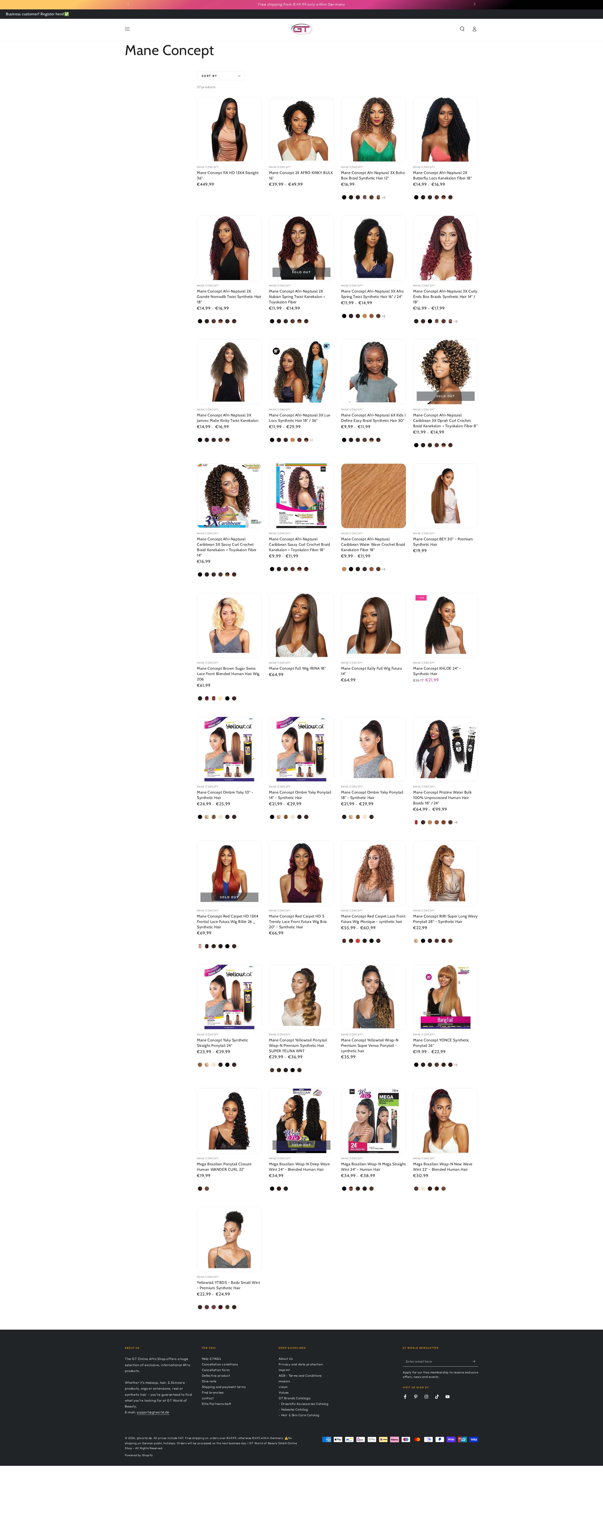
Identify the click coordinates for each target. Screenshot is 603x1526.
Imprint (284, 1370)
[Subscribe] (475, 1361)
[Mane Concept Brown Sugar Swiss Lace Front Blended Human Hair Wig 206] (229, 625)
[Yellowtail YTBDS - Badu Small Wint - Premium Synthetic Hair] (229, 1239)
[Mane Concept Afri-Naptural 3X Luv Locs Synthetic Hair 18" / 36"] (301, 372)
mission (284, 1381)
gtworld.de (144, 1438)
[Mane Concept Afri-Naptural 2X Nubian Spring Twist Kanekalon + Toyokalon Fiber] (301, 248)
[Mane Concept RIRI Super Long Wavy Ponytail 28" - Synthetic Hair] (445, 873)
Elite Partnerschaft (216, 1404)
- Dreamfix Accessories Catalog (303, 1404)
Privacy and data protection (301, 1364)
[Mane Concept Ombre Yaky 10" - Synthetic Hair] (229, 749)
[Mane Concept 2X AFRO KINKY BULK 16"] (301, 129)
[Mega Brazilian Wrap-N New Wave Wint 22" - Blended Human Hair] (445, 1121)
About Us (286, 1358)
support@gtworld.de (153, 1412)
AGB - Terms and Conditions (300, 1375)
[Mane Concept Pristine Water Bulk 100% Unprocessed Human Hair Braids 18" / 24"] (445, 749)
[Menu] (127, 29)
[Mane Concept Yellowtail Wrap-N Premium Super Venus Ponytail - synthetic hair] (373, 997)
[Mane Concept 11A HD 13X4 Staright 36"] (229, 129)
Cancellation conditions (220, 1364)
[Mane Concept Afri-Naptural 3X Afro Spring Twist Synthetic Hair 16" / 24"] (373, 248)
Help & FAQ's (211, 1358)
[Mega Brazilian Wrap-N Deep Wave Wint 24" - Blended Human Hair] (301, 1121)
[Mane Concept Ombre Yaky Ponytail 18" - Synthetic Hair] (373, 749)
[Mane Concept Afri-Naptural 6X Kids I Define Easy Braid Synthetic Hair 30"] (373, 372)
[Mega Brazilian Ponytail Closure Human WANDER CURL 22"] (229, 1121)
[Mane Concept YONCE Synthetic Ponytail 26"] (445, 997)
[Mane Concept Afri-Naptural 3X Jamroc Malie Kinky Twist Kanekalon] (229, 372)
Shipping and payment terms (224, 1387)
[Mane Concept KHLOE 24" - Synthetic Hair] (445, 625)
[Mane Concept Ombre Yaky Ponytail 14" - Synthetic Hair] (301, 749)
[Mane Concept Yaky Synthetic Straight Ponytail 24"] (229, 997)
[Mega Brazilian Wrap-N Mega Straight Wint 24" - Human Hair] (373, 1121)
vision (283, 1387)
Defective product (216, 1375)
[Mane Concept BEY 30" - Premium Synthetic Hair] (445, 496)
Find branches (213, 1392)
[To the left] (129, 4)
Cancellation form (216, 1370)
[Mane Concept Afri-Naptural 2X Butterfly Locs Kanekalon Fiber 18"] (445, 129)
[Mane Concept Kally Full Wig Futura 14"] (373, 625)
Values (284, 1392)
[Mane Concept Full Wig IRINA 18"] (301, 625)
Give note (209, 1381)
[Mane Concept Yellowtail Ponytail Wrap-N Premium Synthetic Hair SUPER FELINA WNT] (301, 997)
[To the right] (474, 4)
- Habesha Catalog (293, 1409)
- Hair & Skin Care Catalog (299, 1415)
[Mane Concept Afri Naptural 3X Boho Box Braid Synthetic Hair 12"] (373, 129)
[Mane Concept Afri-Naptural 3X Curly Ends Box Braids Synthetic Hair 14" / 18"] (445, 248)
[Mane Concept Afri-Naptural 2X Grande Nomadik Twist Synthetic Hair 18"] (229, 248)
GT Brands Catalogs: (295, 1398)
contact (208, 1398)
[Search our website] (462, 29)
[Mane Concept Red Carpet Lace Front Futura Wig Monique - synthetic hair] (373, 873)
